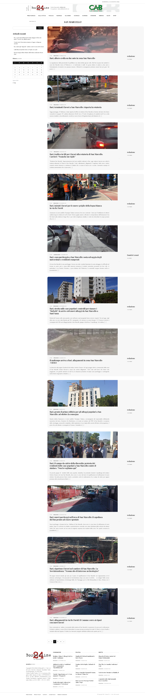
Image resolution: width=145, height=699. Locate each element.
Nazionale (59, 15)
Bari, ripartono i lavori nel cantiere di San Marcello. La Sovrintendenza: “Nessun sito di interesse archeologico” (74, 569)
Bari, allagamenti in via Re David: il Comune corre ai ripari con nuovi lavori (76, 621)
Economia (84, 15)
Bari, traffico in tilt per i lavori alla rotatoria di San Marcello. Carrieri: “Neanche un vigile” (76, 155)
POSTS (131, 59)
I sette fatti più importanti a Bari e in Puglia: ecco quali (25, 49)
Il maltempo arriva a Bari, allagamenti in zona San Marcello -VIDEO (76, 361)
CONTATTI (45, 694)
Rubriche (101, 15)
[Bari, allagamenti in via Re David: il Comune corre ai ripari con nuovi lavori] (82, 601)
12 (23, 70)
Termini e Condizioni (62, 694)
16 (41, 70)
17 (14, 72)
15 (37, 70)
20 (28, 72)
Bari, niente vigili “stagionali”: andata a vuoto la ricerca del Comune (29, 46)
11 (19, 70)
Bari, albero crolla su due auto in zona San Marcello (72, 58)
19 (23, 72)
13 (28, 70)
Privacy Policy (37, 694)
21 (32, 72)
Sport (114, 15)
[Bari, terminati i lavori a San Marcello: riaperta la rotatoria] (82, 88)
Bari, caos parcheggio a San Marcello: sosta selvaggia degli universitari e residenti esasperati (76, 258)
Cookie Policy (52, 694)
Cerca (39, 28)
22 (37, 72)
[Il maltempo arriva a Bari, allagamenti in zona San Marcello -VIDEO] (82, 342)
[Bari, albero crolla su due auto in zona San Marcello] (82, 39)
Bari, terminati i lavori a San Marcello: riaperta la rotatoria (75, 107)
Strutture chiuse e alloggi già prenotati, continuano (63, 657)
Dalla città (41, 15)
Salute (108, 15)
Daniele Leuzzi (57, 254)
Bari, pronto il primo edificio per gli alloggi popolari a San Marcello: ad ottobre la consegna (75, 413)
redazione (56, 55)
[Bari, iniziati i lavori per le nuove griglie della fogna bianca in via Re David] (82, 187)
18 (19, 72)
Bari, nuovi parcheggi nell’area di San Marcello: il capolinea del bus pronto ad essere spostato (76, 518)
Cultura (76, 15)
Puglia (50, 15)
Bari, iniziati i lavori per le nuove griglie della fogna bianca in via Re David (76, 206)
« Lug (14, 83)
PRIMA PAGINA (29, 694)
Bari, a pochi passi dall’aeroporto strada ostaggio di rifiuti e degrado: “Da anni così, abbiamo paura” (27, 38)
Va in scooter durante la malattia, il (109, 672)
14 (32, 70)
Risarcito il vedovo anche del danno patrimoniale (107, 657)
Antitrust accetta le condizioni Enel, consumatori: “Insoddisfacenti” (61, 666)
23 (41, 72)
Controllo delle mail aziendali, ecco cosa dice (107, 679)
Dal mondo (68, 15)
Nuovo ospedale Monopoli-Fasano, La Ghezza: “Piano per (86, 673)
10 (15, 70)
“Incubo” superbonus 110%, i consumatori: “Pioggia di (62, 675)
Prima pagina (30, 15)
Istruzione (93, 15)
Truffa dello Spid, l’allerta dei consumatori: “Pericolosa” (61, 683)
